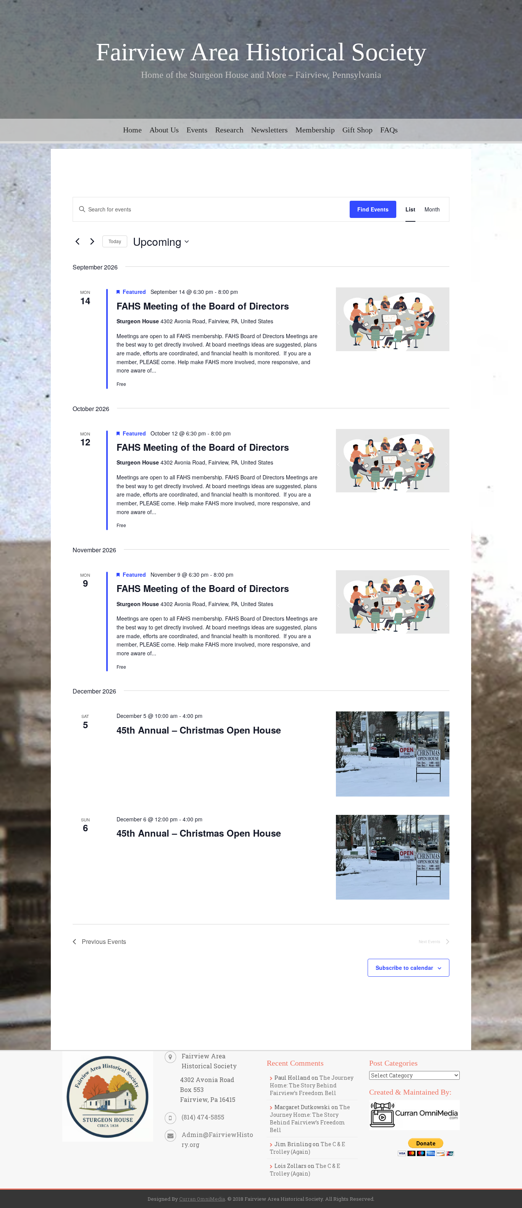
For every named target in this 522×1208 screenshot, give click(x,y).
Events (197, 130)
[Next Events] (92, 241)
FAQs (389, 130)
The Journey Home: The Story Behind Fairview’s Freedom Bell (311, 1085)
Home (132, 130)
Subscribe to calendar (404, 967)
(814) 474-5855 (203, 1117)
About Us (164, 130)
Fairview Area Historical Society (261, 52)
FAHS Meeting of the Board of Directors (203, 305)
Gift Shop (357, 130)
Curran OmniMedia (202, 1198)
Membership (315, 130)
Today (115, 241)
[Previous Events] (77, 241)
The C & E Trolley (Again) (307, 1147)
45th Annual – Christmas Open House (199, 729)
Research (229, 130)
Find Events (373, 209)
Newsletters (269, 130)
